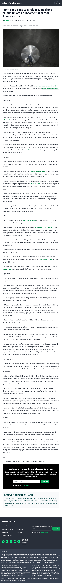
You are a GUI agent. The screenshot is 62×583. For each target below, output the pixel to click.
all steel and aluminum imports (46, 86)
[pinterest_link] (18, 541)
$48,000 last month (45, 259)
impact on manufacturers (50, 88)
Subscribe (45, 481)
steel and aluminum (29, 220)
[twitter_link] (3, 541)
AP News (6, 20)
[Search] (56, 3)
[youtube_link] (15, 541)
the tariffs (7, 120)
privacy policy (25, 485)
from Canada (35, 184)
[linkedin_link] (11, 541)
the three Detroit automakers (43, 227)
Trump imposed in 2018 (37, 171)
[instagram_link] (7, 541)
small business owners (32, 150)
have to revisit (7, 269)
